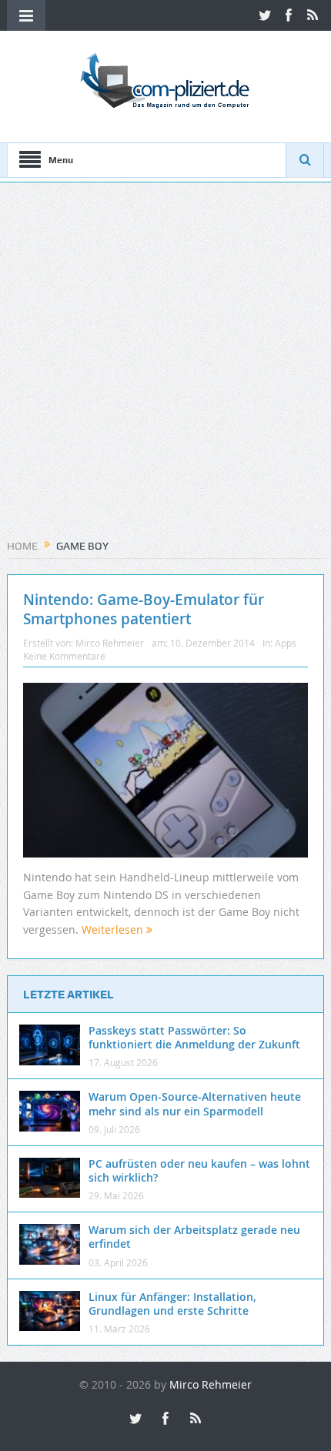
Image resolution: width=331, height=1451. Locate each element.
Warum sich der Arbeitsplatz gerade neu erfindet (194, 1236)
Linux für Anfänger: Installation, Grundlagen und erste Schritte (172, 1303)
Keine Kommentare (64, 656)
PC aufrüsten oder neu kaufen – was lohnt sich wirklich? (199, 1170)
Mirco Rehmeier (109, 643)
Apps (285, 643)
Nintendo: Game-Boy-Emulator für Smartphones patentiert (143, 609)
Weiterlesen (114, 929)
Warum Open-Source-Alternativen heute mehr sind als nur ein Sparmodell (195, 1103)
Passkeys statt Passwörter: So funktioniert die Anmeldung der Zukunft (194, 1037)
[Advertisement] (165, 365)
